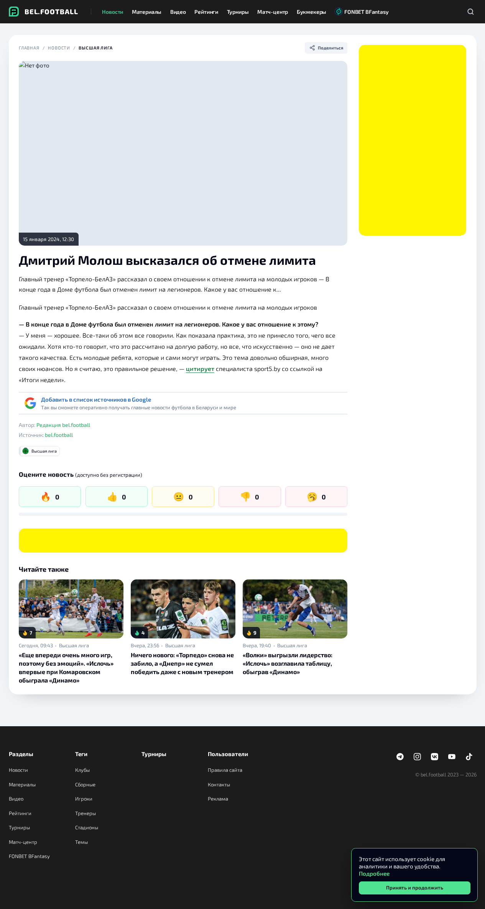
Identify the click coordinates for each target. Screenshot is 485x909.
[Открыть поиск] (471, 11)
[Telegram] (400, 757)
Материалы (22, 784)
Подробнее (374, 873)
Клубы (82, 770)
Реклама (218, 799)
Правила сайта (225, 770)
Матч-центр (23, 842)
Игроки (83, 799)
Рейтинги (20, 813)
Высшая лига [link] (74, 645)
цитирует (200, 368)
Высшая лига (96, 47)
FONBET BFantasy (29, 856)
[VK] (434, 757)
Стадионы (86, 827)
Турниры (19, 827)
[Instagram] (417, 757)
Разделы (21, 753)
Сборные (85, 784)
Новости (59, 47)
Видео (16, 799)
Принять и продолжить (414, 887)
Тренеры (85, 813)
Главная (29, 47)
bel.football (59, 435)
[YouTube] (452, 757)
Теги (81, 753)
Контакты (219, 784)
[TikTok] (469, 757)
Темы (81, 842)
